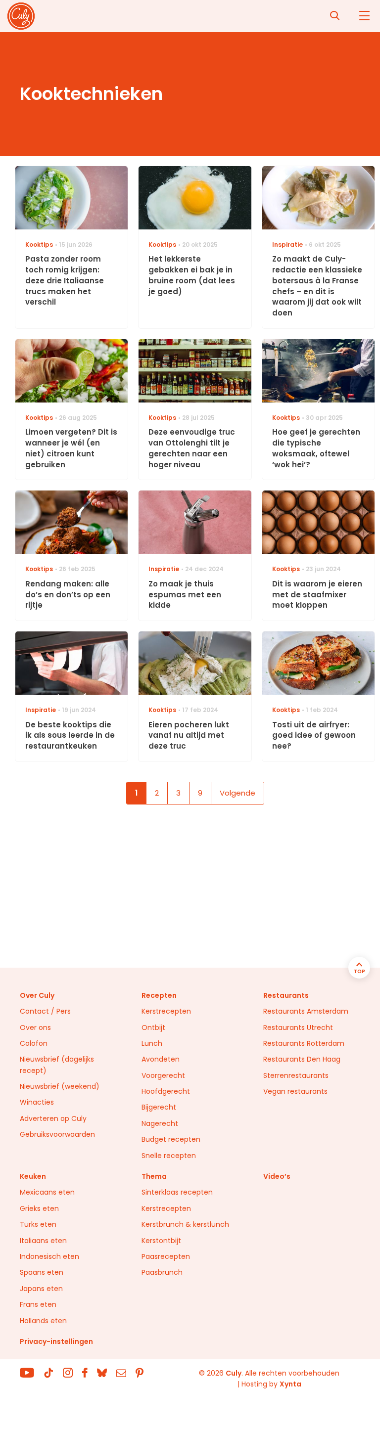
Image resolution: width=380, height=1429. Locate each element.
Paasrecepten (166, 1256)
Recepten (159, 995)
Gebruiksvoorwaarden (57, 1134)
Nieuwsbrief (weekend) (59, 1086)
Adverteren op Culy (53, 1118)
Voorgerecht (163, 1075)
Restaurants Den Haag (301, 1059)
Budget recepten (171, 1139)
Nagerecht (160, 1123)
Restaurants (286, 995)
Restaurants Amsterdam (305, 1011)
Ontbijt (153, 1027)
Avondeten (161, 1059)
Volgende (237, 793)
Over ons (35, 1027)
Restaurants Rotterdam (303, 1043)
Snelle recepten (169, 1156)
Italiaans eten (43, 1241)
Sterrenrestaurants (296, 1075)
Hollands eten (43, 1321)
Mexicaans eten (47, 1192)
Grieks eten (39, 1208)
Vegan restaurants (295, 1091)
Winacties (37, 1102)
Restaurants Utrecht (298, 1027)
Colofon (34, 1043)
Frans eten (38, 1304)
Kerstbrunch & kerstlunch (185, 1224)
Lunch (152, 1043)
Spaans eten (41, 1272)
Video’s (276, 1176)
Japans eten (41, 1289)
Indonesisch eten (49, 1256)
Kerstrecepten (166, 1011)
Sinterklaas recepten (177, 1192)
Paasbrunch (162, 1272)
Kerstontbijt (161, 1241)
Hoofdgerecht (166, 1091)
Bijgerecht (159, 1107)
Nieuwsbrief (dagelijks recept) (57, 1064)
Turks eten (38, 1224)
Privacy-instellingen (56, 1341)
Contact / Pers (45, 1011)
